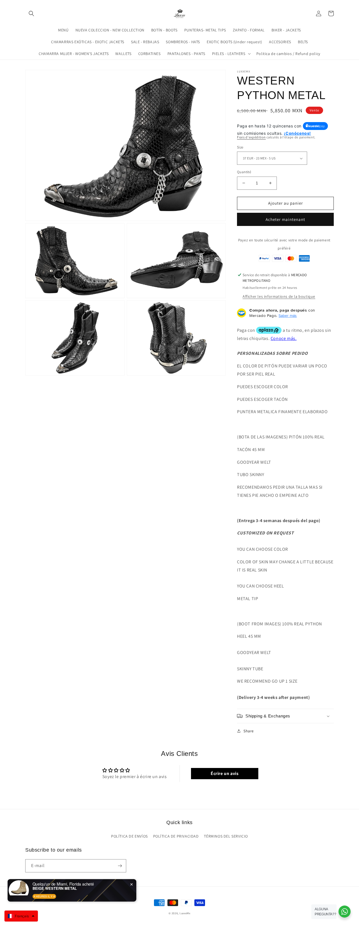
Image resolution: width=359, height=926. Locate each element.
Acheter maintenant (285, 219)
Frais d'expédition (251, 137)
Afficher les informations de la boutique (279, 296)
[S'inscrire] (120, 865)
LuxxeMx (185, 913)
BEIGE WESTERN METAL (55, 888)
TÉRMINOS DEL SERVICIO (226, 836)
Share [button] (248, 730)
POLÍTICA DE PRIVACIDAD (176, 836)
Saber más (288, 315)
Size (240, 147)
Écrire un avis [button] (224, 773)
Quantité (244, 172)
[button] (31, 13)
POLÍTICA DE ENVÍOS (129, 836)
